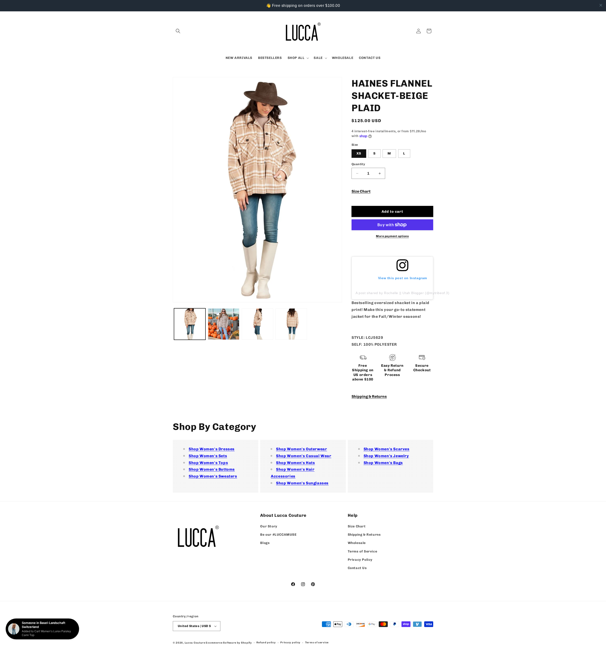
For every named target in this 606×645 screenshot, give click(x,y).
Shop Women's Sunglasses (302, 483)
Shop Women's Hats (295, 462)
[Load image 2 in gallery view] (223, 324)
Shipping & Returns (369, 396)
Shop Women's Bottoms (212, 469)
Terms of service (317, 642)
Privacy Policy (360, 560)
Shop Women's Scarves (387, 449)
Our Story (268, 526)
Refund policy (266, 642)
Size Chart (361, 191)
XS (358, 153)
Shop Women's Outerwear (301, 449)
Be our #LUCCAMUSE (278, 535)
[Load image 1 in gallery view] (189, 324)
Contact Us (357, 568)
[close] (601, 5)
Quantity (358, 164)
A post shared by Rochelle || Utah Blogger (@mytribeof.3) (403, 293)
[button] (178, 31)
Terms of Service (362, 551)
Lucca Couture (195, 642)
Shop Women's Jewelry (386, 456)
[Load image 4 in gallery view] (291, 324)
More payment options (392, 236)
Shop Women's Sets (208, 456)
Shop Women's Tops (208, 462)
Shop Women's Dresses (212, 449)
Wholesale (357, 543)
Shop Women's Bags (383, 462)
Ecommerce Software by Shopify (229, 642)
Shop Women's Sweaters (213, 476)
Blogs (265, 543)
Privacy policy (290, 642)
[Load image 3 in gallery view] (257, 324)
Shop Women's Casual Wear (303, 456)
